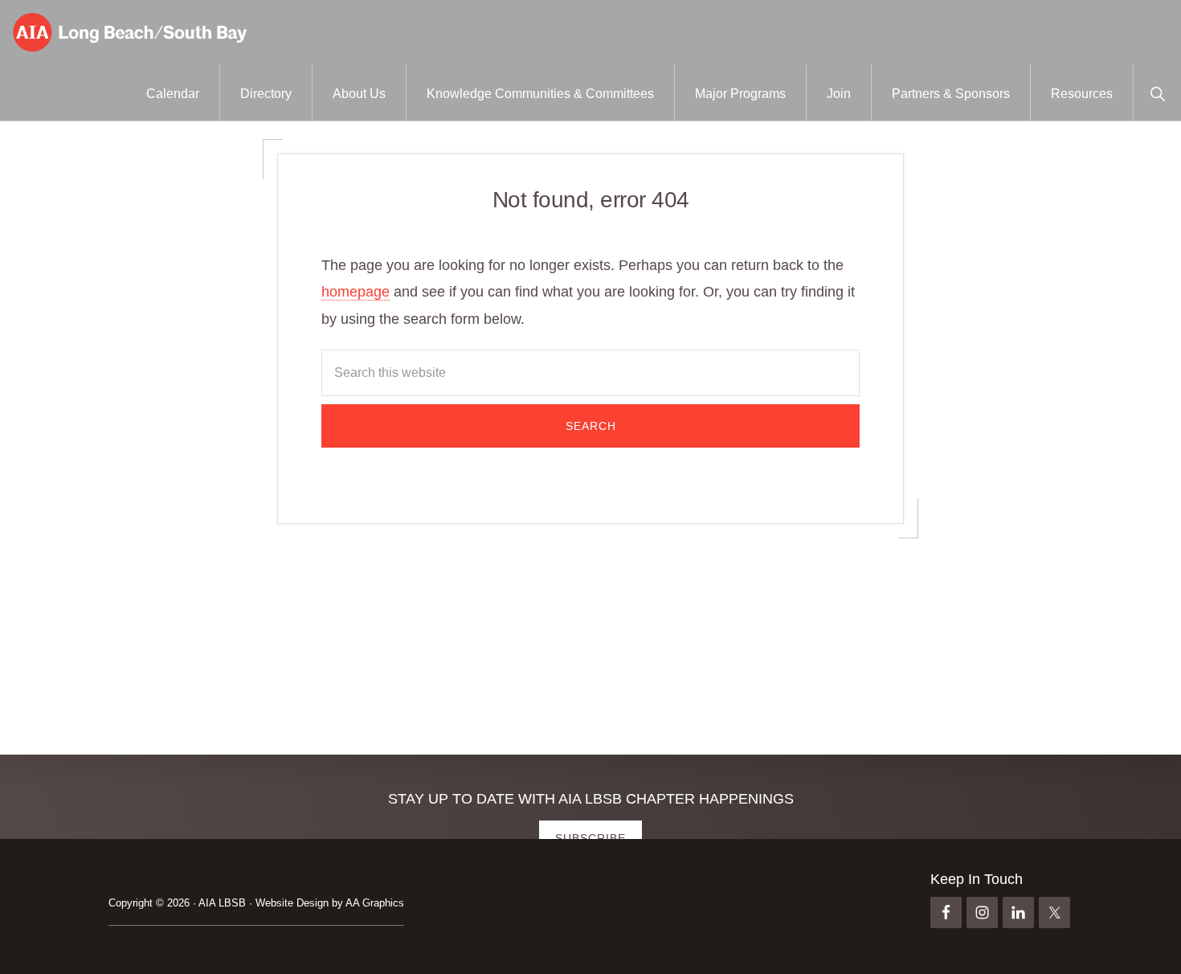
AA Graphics (374, 903)
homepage (355, 292)
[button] (1157, 92)
